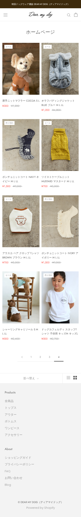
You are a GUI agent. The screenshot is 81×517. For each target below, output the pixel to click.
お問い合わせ (13, 478)
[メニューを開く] (5, 14)
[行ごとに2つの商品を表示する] (75, 377)
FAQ (7, 471)
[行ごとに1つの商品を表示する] (68, 377)
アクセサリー (13, 435)
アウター (11, 414)
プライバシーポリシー (19, 464)
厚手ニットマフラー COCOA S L (21, 101)
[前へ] (22, 357)
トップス (11, 408)
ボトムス (11, 421)
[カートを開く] (75, 15)
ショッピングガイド (18, 457)
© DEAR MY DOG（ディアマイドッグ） (40, 502)
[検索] (69, 14)
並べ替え (29, 378)
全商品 (9, 401)
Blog (8, 485)
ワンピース (12, 428)
